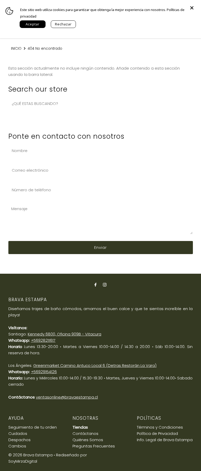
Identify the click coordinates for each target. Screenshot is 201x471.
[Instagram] (105, 285)
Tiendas (80, 427)
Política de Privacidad (157, 433)
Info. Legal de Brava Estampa (165, 439)
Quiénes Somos (87, 439)
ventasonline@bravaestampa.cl (67, 397)
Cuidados (17, 433)
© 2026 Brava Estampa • (31, 455)
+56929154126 (44, 371)
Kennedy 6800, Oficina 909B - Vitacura (64, 334)
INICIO (16, 48)
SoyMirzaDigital (22, 461)
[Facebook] (95, 285)
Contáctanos (85, 433)
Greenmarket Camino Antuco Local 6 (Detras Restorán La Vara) (95, 365)
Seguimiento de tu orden (32, 427)
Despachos (19, 439)
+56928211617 (43, 340)
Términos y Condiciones (160, 427)
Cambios (17, 446)
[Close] (191, 5)
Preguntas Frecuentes (93, 446)
